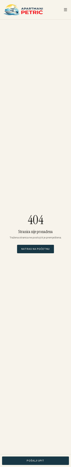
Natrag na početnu (35, 248)
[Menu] (65, 9)
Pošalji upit (35, 460)
